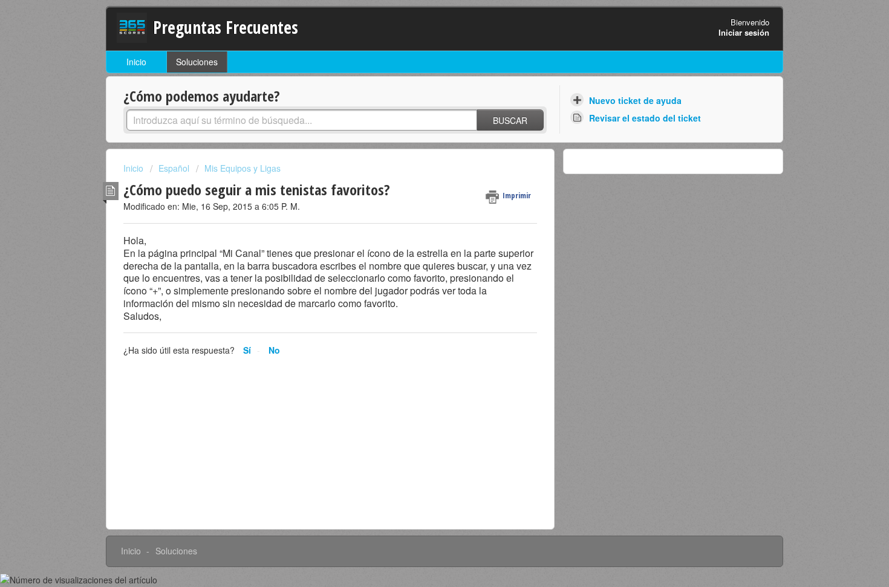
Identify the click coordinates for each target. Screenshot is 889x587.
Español (173, 168)
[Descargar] (422, 133)
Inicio (136, 62)
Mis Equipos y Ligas (242, 168)
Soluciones (197, 62)
